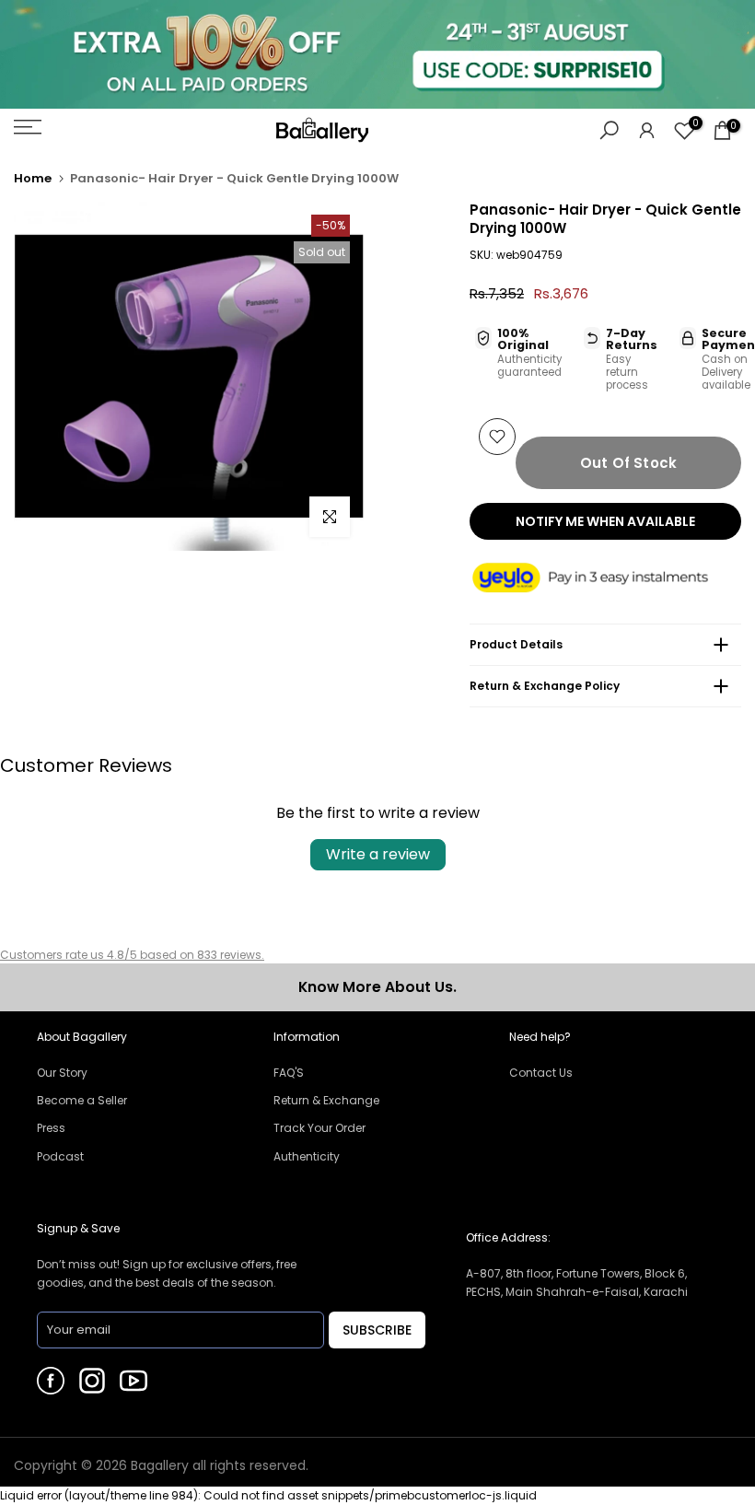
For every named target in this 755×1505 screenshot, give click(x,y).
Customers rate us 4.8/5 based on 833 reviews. (132, 954)
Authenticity (306, 1156)
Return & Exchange (326, 1100)
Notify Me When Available (605, 521)
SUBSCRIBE (377, 1330)
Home (33, 178)
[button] (605, 579)
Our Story (62, 1072)
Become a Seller (82, 1100)
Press (51, 1128)
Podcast (60, 1156)
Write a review (378, 854)
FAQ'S (288, 1072)
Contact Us (541, 1072)
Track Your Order (319, 1128)
